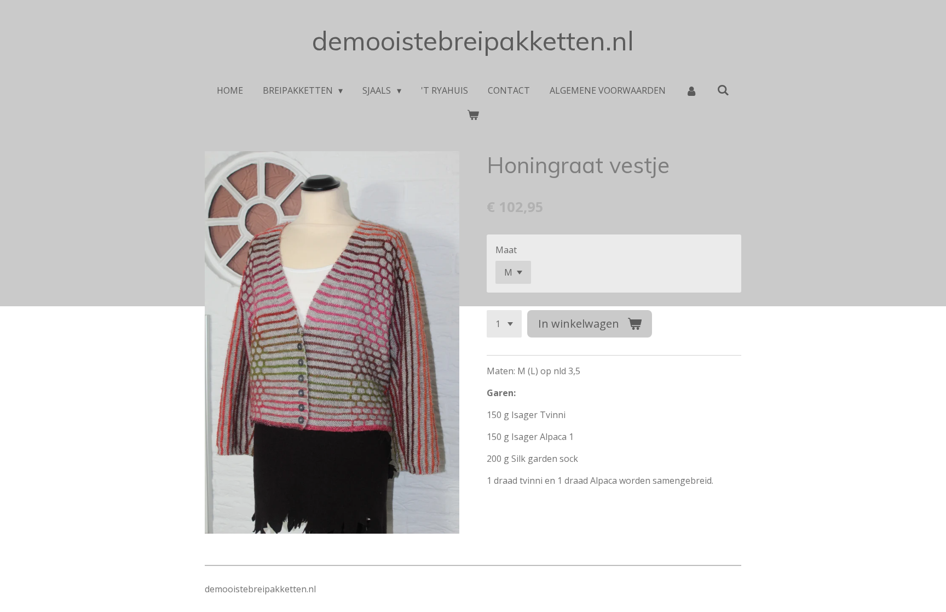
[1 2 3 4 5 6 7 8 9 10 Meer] (504, 324)
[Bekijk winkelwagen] (473, 114)
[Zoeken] (723, 90)
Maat (506, 250)
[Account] (691, 90)
